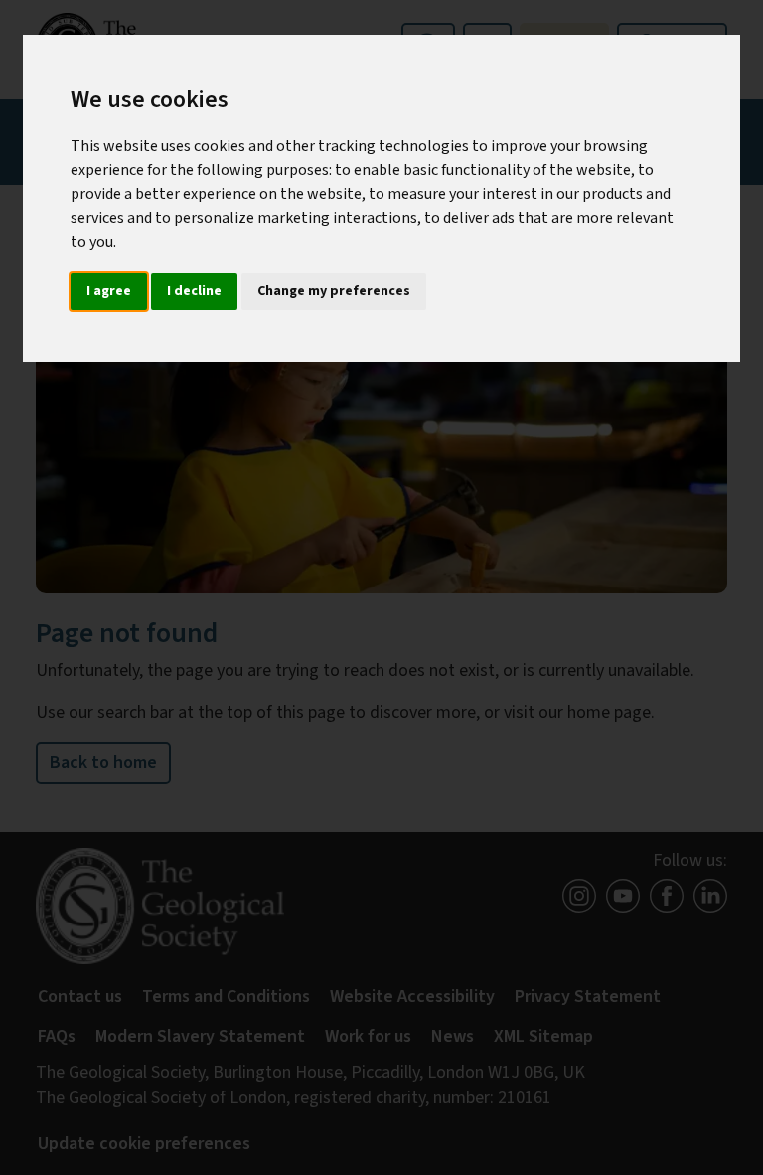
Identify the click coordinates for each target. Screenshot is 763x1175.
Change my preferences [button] (333, 291)
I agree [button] (108, 291)
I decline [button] (194, 291)
